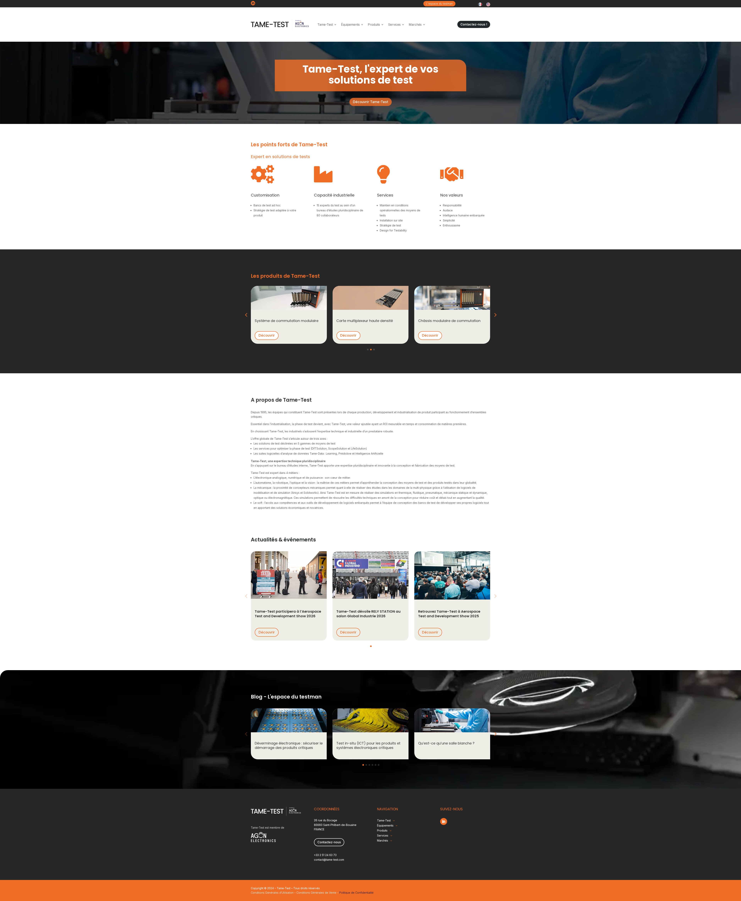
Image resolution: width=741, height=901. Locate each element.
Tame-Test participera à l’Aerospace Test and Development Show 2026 (288, 613)
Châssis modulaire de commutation (449, 320)
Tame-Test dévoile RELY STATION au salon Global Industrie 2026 (368, 613)
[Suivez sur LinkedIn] (443, 821)
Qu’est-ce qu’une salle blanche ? (446, 743)
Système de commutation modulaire (286, 320)
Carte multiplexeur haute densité (364, 320)
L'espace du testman (439, 3)
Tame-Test (325, 24)
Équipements (350, 24)
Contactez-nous (329, 842)
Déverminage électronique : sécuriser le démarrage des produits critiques (289, 745)
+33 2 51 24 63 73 (325, 855)
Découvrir (267, 335)
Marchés (415, 24)
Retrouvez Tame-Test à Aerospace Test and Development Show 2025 (449, 613)
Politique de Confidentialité (356, 892)
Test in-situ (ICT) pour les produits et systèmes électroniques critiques (368, 745)
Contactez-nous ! (473, 24)
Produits (374, 24)
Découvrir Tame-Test (370, 102)
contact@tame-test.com (329, 859)
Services (394, 24)
